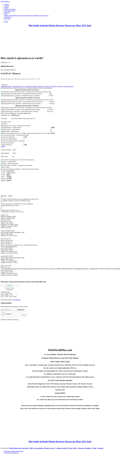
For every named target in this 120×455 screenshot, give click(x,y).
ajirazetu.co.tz (9, 285)
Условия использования (11, 453)
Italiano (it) (29, 15)
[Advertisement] (53, 42)
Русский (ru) (8, 17)
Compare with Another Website (33, 86)
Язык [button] (5, 14)
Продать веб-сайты (10, 9)
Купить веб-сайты (9, 11)
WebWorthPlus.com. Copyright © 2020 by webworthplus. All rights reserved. (32, 448)
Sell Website (16, 299)
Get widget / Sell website (49, 86)
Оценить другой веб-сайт (65, 86)
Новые (6, 7)
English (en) (15, 15)
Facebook (100, 448)
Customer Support (61, 448)
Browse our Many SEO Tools (78, 25)
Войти (6, 21)
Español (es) (22, 15)
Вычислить (21, 309)
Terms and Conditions (84, 448)
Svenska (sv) (44, 15)
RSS (5, 18)
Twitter (94, 448)
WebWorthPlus (5, 1)
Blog (31, 25)
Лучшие (6, 6)
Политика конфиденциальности (13, 451)
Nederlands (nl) (36, 15)
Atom (8, 18)
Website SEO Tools (18, 86)
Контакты (7, 12)
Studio (36, 25)
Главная (6, 4)
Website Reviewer (6, 86)
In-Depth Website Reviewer (52, 25)
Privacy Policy (72, 448)
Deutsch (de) (7, 15)
